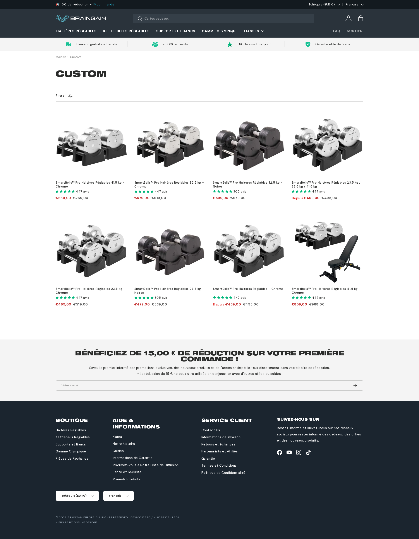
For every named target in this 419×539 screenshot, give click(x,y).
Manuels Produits (126, 479)
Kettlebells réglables (126, 31)
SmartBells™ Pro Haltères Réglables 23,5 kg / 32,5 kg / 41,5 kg (326, 184)
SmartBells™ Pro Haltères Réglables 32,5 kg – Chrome (169, 184)
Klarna (117, 437)
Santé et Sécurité (127, 472)
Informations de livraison (221, 437)
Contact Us (210, 430)
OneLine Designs (86, 522)
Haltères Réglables (71, 430)
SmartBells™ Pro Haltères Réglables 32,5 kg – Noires (248, 184)
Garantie (208, 458)
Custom (75, 57)
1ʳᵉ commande (103, 4)
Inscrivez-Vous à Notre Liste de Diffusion (146, 465)
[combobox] (223, 18)
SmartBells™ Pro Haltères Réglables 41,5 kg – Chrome (90, 184)
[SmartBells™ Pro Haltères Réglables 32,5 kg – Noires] (249, 144)
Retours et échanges (218, 444)
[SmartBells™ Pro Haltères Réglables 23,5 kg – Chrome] (91, 251)
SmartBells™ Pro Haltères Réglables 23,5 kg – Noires (169, 291)
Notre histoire (124, 444)
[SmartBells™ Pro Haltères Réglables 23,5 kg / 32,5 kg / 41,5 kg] (328, 144)
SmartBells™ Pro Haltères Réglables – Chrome (248, 289)
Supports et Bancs (71, 444)
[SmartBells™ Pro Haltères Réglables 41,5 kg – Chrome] (91, 144)
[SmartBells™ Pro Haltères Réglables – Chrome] (249, 251)
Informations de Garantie (133, 458)
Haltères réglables (76, 31)
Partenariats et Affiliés (219, 451)
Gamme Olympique (220, 31)
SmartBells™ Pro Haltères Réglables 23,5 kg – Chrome (90, 291)
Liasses (251, 31)
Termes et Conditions (219, 465)
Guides (118, 451)
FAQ (336, 31)
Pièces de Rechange (72, 458)
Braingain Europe (81, 517)
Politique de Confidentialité (223, 473)
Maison (61, 57)
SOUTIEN (355, 31)
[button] (361, 18)
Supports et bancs (175, 31)
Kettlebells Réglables (73, 437)
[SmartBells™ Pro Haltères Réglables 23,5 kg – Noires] (170, 251)
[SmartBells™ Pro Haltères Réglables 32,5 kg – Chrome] (170, 144)
